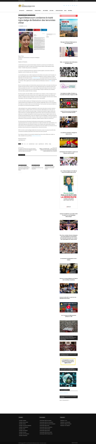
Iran (25, 143)
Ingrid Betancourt (41, 143)
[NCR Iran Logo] (26, 6)
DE (68, 5)
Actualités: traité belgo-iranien (29, 13)
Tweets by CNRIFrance (64, 392)
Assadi (37, 143)
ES (74, 5)
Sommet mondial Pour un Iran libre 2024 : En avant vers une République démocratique (69, 215)
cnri (27, 143)
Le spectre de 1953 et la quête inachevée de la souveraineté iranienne (49, 167)
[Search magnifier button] (76, 16)
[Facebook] (73, 1)
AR (72, 5)
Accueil (19, 13)
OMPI (22, 143)
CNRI (51, 80)
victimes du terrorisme (36, 135)
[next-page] (21, 172)
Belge (50, 143)
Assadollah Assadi (36, 77)
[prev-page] (19, 172)
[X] (75, 1)
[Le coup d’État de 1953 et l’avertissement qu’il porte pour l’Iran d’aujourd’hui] (38, 161)
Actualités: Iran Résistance (31, 15)
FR (66, 5)
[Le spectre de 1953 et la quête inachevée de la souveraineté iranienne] (51, 161)
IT (70, 5)
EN (64, 5)
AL (76, 5)
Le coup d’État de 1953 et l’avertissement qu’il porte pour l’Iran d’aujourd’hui (37, 167)
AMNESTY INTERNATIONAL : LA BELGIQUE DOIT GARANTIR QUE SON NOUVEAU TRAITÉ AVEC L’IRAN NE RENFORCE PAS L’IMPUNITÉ (48, 150)
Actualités (22, 13)
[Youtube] (77, 1)
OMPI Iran (46, 143)
